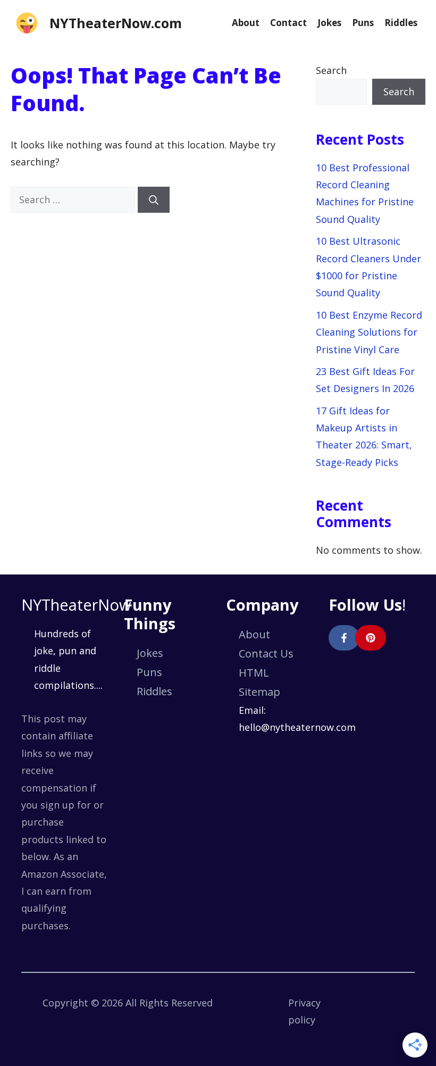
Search (331, 70)
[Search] (154, 200)
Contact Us (266, 653)
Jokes (329, 22)
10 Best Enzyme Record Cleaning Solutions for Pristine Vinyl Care (369, 332)
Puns (363, 22)
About (245, 22)
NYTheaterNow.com (115, 23)
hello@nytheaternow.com (297, 727)
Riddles (400, 22)
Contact (288, 22)
